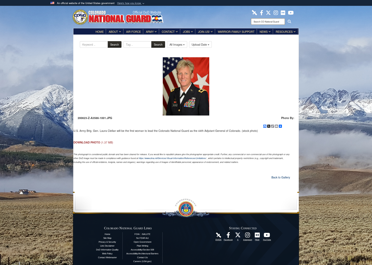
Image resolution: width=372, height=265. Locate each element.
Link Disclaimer (107, 246)
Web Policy (107, 253)
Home (100, 32)
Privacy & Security (107, 242)
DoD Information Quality (107, 249)
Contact (168, 32)
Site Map (107, 238)
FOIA (137, 234)
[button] (131, 3)
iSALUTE (146, 234)
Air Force (133, 32)
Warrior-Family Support (236, 32)
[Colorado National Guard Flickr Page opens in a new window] (283, 12)
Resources (284, 32)
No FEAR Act (142, 238)
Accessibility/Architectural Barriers (142, 253)
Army (150, 32)
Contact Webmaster (107, 257)
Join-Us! (204, 32)
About (113, 32)
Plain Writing (142, 246)
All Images (176, 44)
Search (114, 44)
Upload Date (200, 44)
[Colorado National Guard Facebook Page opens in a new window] (261, 12)
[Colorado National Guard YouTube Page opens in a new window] (291, 12)
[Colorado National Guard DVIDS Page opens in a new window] (254, 12)
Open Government (142, 242)
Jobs (186, 32)
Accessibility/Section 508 (142, 249)
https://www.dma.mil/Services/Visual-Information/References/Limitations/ (172, 158)
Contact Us (142, 257)
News (264, 32)
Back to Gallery (280, 177)
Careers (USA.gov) (142, 261)
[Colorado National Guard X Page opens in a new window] (268, 12)
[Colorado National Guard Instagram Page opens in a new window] (276, 12)
